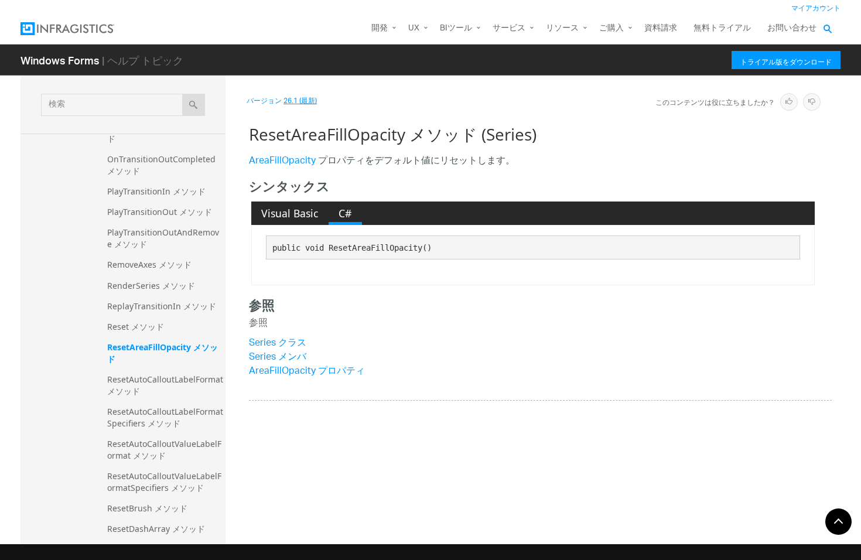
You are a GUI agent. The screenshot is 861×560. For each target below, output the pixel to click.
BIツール (456, 28)
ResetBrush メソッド (147, 508)
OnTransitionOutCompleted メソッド (162, 164)
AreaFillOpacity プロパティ (307, 371)
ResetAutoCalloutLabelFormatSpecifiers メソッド (165, 417)
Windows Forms (60, 60)
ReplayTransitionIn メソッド (161, 306)
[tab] (290, 213)
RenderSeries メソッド (151, 285)
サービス (509, 28)
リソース (562, 28)
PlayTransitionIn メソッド (156, 191)
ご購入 (611, 28)
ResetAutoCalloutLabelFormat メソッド (166, 385)
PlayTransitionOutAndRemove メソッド (163, 238)
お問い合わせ (791, 28)
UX (413, 28)
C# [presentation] (345, 213)
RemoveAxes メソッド (149, 264)
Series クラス (277, 343)
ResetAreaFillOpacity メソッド (162, 353)
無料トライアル (722, 28)
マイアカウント (815, 8)
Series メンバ (277, 357)
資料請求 (660, 28)
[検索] (193, 105)
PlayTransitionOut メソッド (159, 211)
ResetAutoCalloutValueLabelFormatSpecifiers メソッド (164, 481)
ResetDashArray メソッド (156, 528)
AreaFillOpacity (282, 161)
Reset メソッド (135, 326)
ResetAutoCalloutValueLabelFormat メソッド (164, 449)
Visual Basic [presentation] (289, 213)
